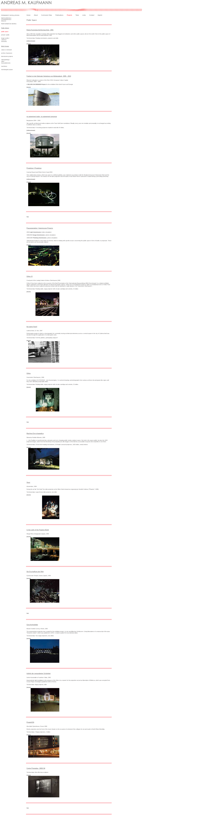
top (28, 216)
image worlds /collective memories (5, 39)
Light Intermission (35, 232)
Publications (59, 15)
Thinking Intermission (40, 237)
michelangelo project (7, 69)
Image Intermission (39, 235)
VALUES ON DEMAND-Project (37, 84)
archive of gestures (6, 53)
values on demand (6, 49)
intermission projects (7, 56)
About (36, 15)
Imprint (100, 15)
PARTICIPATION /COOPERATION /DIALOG (6, 19)
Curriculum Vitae (46, 15)
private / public (5, 35)
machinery (4, 66)
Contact (91, 15)
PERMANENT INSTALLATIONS (10, 15)
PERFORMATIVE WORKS (8, 23)
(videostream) (31, 41)
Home (28, 15)
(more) (29, 43)
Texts (77, 15)
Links (84, 15)
